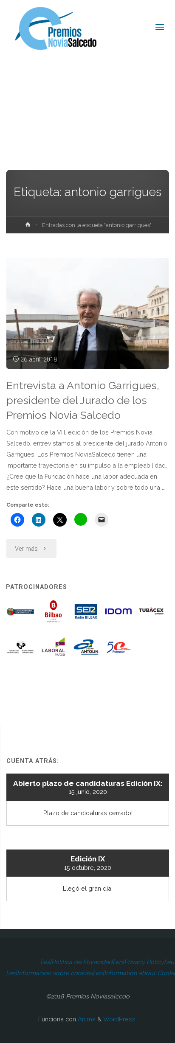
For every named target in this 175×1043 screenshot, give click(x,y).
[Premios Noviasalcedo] (56, 27)
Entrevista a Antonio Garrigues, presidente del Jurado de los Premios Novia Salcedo (82, 400)
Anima (86, 1019)
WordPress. (120, 1019)
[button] (21, 615)
